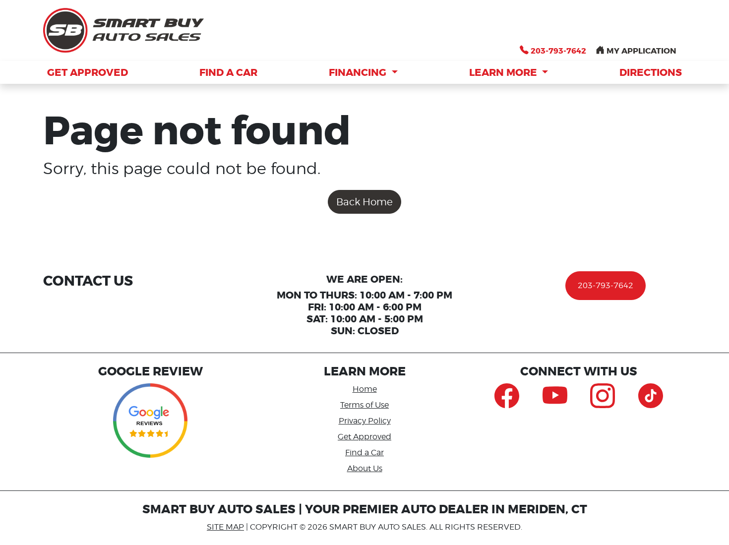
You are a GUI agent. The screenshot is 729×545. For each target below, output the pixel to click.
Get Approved (364, 436)
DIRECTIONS (650, 72)
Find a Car (364, 452)
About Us (364, 468)
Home (365, 389)
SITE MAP (225, 527)
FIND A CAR (228, 72)
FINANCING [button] (359, 72)
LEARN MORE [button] (504, 72)
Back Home (364, 202)
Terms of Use (364, 405)
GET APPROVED (87, 72)
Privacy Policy (365, 420)
